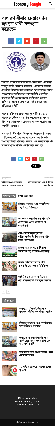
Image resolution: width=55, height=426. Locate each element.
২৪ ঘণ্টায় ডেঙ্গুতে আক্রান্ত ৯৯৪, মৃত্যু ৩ (35, 368)
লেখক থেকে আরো (25, 196)
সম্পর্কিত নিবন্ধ (9, 196)
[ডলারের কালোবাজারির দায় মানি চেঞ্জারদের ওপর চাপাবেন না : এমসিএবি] (9, 222)
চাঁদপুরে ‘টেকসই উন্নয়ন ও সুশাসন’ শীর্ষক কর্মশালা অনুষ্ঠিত (35, 310)
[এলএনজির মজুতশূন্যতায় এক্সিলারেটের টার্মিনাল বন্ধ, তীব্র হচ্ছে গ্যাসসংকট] (9, 236)
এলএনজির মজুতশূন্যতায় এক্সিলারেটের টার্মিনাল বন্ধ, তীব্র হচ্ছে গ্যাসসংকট (33, 237)
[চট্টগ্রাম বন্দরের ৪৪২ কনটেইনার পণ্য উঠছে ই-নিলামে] (9, 207)
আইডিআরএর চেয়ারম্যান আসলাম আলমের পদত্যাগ (12, 184)
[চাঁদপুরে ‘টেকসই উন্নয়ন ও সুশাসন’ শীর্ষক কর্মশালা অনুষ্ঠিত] (9, 312)
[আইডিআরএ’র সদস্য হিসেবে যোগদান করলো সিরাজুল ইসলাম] (9, 280)
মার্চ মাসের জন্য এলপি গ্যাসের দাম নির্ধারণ (40, 184)
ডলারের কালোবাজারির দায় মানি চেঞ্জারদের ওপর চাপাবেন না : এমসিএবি (34, 222)
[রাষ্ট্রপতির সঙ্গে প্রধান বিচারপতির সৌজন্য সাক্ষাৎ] (9, 356)
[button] (50, 4)
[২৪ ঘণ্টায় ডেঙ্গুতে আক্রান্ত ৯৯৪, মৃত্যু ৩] (9, 370)
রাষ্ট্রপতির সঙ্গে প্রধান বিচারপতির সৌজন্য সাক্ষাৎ (36, 354)
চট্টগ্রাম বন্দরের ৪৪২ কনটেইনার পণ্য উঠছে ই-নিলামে (35, 324)
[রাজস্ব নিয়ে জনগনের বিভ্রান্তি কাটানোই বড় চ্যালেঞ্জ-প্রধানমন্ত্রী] (9, 251)
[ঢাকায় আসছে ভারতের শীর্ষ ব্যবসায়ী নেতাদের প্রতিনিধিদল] (9, 266)
